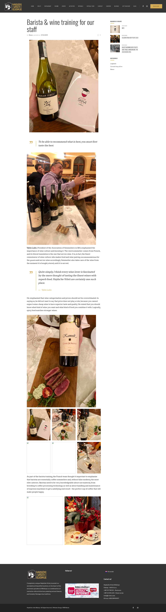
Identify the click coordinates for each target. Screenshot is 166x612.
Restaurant (47, 6)
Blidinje (116, 6)
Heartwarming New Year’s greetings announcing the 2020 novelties (130, 49)
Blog (135, 6)
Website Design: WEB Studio (61, 607)
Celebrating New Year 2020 (130, 38)
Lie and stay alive (116, 66)
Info (123, 28)
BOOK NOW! (156, 6)
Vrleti (39, 6)
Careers (108, 6)
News (31, 35)
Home (32, 6)
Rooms (56, 6)
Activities (72, 6)
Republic (80, 6)
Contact (100, 6)
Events (64, 6)
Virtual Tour (90, 6)
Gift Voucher (126, 6)
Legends (113, 63)
